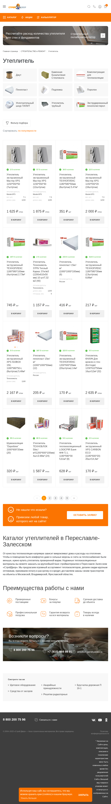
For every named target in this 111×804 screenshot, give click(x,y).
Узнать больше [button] (29, 798)
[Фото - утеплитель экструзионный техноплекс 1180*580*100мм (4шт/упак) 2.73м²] (16, 242)
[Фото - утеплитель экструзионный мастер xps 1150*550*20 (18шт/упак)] (94, 155)
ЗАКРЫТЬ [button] (83, 795)
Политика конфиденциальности (100, 732)
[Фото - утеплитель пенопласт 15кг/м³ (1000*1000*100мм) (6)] (68, 242)
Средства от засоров (21, 691)
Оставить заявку (85, 515)
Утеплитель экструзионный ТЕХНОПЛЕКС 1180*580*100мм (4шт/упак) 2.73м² (16, 268)
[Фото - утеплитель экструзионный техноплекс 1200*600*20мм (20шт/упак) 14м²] (68, 336)
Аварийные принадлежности (52, 686)
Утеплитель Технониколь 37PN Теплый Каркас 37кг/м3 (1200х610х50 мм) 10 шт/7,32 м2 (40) (41, 271)
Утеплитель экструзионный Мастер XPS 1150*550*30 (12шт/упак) (41, 181)
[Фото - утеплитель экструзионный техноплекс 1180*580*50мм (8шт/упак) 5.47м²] (68, 155)
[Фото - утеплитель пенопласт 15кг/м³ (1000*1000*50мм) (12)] (42, 336)
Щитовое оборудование (23, 685)
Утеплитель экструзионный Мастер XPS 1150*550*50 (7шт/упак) (15, 181)
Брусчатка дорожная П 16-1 (89, 686)
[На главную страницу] (17, 7)
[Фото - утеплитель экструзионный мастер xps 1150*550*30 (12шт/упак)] (42, 155)
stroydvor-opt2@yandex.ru (89, 652)
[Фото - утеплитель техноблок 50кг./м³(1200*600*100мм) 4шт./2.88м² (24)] (42, 423)
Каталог (12, 17)
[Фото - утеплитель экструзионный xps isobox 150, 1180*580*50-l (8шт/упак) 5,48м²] (16, 336)
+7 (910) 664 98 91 (59, 651)
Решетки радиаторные (55, 694)
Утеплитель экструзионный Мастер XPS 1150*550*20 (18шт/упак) (93, 181)
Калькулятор (48, 17)
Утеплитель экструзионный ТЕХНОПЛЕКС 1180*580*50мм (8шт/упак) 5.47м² (68, 181)
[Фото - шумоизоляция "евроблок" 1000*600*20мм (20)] (16, 423)
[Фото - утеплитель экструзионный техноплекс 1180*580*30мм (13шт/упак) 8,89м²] (94, 242)
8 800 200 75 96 (24, 649)
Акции (28, 17)
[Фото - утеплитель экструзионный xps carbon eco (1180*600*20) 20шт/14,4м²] (94, 423)
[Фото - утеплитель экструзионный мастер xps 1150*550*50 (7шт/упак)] (16, 155)
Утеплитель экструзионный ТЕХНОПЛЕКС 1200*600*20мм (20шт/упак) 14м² (68, 362)
